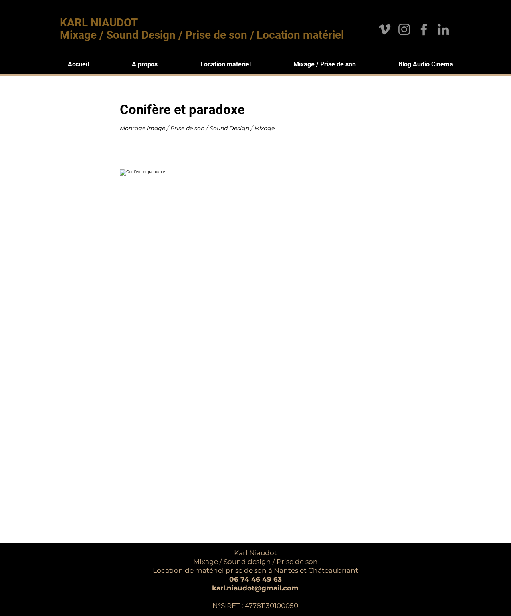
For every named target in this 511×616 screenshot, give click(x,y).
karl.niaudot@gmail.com (255, 588)
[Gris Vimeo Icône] (384, 29)
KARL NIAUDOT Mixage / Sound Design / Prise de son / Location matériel (202, 29)
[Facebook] (424, 29)
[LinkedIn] (443, 29)
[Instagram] (404, 29)
